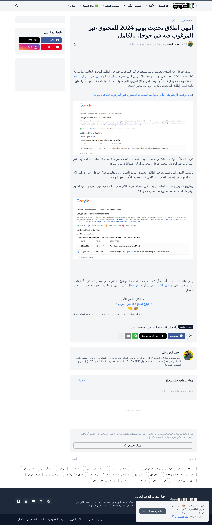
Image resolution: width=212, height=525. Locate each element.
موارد (73, 5)
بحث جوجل (76, 468)
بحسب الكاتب (112, 5)
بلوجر (62, 468)
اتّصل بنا (19, 519)
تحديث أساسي (47, 468)
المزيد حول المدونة (98, 505)
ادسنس (135, 468)
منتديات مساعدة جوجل (104, 480)
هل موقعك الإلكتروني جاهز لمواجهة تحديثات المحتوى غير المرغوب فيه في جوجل (142, 95)
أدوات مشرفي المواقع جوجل (158, 468)
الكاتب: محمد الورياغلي (158, 327)
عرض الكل (80, 380)
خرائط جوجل (33, 474)
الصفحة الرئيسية (185, 20)
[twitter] (41, 501)
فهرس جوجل (159, 480)
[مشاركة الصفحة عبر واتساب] (135, 336)
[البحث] (18, 6)
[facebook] (49, 501)
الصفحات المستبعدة (96, 468)
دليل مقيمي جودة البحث (182, 480)
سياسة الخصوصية (56, 519)
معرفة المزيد (181, 516)
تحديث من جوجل (138, 327)
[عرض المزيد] (121, 336)
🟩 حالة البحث (90, 5)
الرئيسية (163, 5)
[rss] (18, 501)
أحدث (191, 458)
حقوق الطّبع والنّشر (74, 474)
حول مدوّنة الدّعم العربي (81, 519)
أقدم (74, 458)
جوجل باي (155, 474)
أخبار (172, 20)
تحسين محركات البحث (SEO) (179, 474)
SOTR (191, 468)
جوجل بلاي (139, 474)
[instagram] (26, 501)
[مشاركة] (76, 44)
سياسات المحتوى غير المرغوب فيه (95, 76)
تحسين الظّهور (133, 5)
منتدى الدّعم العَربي (159, 285)
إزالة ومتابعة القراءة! (153, 511)
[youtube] (34, 501)
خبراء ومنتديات (53, 474)
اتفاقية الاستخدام (35, 519)
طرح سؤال (135, 285)
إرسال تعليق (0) (133, 445)
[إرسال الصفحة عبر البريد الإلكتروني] (128, 336)
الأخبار (151, 5)
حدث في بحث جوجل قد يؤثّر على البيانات (109, 474)
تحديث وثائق (29, 468)
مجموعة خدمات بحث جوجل (134, 480)
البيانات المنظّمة (119, 468)
